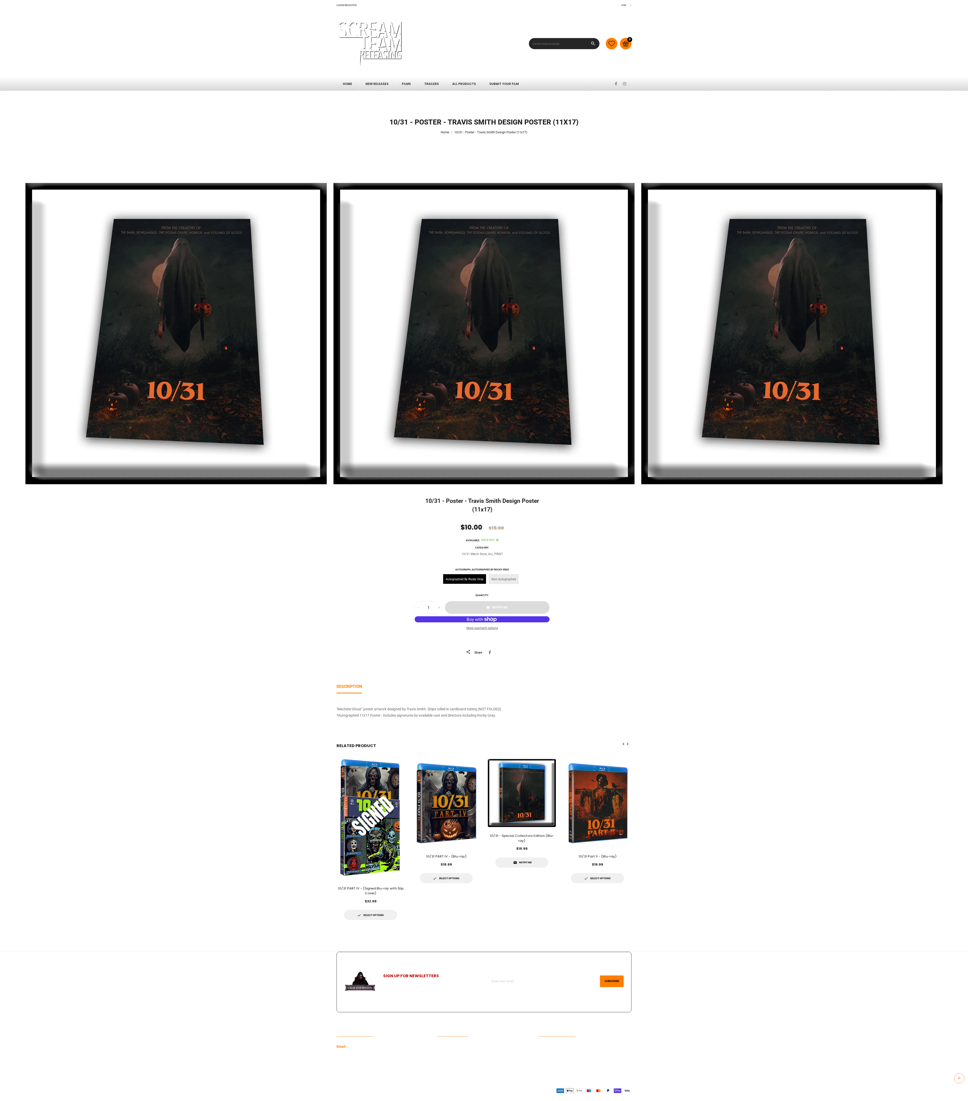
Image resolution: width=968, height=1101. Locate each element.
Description (349, 686)
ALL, (491, 554)
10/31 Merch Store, (474, 554)
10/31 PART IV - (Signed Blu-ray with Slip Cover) (371, 891)
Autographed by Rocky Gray (464, 579)
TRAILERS (431, 84)
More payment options (482, 628)
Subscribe (611, 981)
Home (347, 84)
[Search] (593, 43)
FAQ (440, 1047)
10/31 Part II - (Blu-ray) (598, 856)
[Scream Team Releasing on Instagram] (624, 84)
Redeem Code (549, 1047)
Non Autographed (504, 579)
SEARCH (444, 1055)
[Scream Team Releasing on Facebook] (616, 84)
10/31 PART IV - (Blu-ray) (446, 856)
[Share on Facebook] (491, 652)
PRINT (498, 554)
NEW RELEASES (377, 84)
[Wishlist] (611, 43)
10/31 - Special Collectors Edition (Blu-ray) (522, 838)
